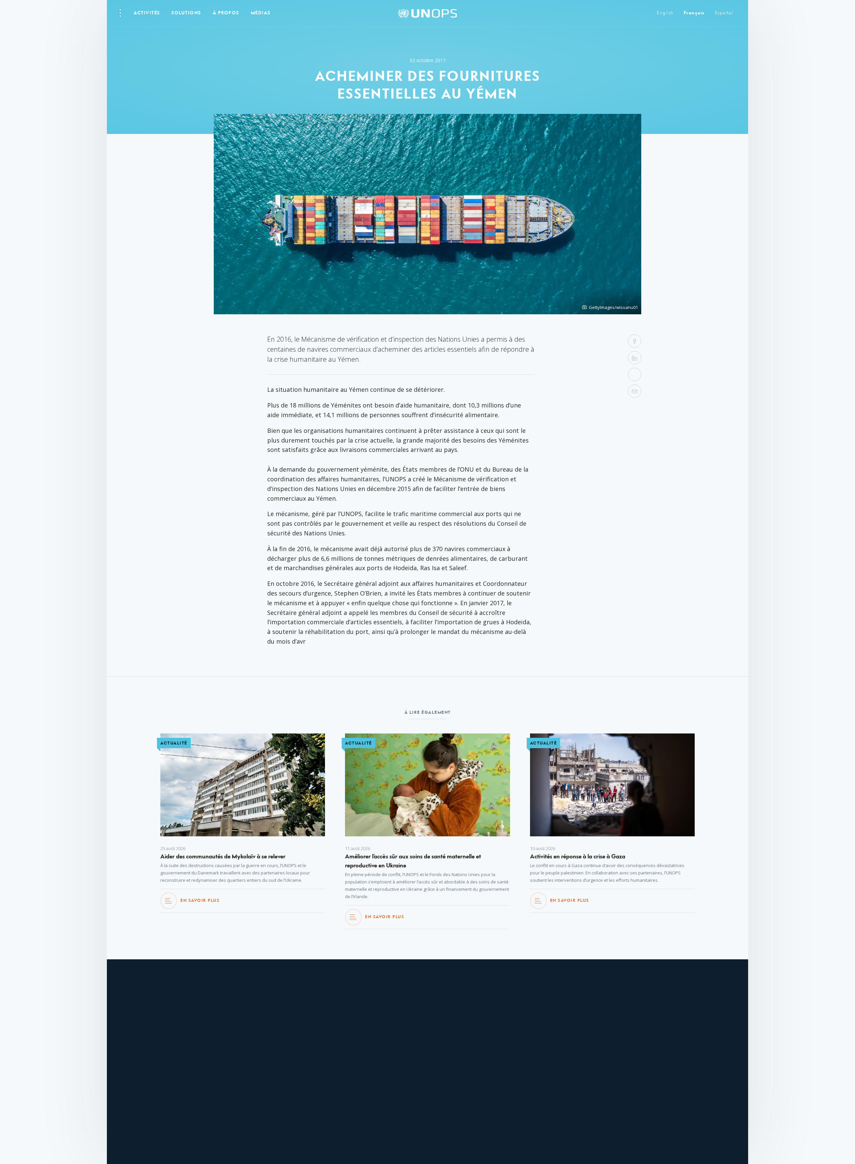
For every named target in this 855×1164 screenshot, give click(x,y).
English (665, 13)
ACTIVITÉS (147, 13)
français (694, 13)
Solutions (186, 13)
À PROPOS (226, 13)
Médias (261, 13)
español (724, 13)
